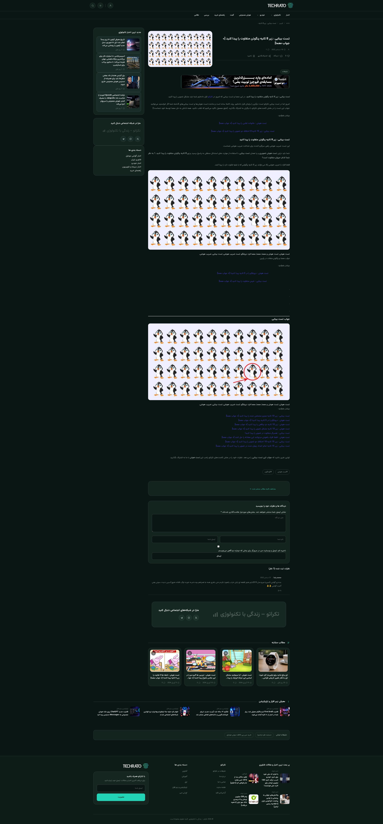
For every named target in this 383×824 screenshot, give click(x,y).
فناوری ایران (136, 159)
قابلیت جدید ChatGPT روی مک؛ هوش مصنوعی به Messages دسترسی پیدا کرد (112, 713)
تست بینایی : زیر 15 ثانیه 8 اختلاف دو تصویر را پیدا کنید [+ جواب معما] (242, 131)
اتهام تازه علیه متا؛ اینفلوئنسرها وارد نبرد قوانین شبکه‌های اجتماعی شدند (161, 713)
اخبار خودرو (136, 163)
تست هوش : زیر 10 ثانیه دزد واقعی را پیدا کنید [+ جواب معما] (262, 424)
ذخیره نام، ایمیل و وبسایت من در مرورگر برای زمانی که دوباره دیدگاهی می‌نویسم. (252, 550)
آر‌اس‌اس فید (221, 792)
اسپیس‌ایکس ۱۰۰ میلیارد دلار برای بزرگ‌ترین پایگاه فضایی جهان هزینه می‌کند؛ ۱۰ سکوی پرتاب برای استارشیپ (112, 61)
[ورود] (110, 5)
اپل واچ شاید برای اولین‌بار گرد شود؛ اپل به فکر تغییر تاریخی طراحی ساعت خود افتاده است (273, 678)
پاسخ (279, 590)
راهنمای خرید (219, 15)
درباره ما (222, 776)
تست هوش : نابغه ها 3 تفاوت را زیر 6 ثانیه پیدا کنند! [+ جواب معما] (165, 677)
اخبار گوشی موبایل (133, 155)
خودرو (262, 15)
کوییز (281, 23)
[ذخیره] (262, 653)
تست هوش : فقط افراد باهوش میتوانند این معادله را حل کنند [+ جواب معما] (256, 437)
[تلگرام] (181, 618)
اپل (186, 782)
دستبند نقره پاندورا (264, 734)
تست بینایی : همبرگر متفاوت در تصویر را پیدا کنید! (267, 433)
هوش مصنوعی (245, 15)
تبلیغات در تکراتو (219, 771)
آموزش (184, 776)
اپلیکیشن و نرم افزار (179, 787)
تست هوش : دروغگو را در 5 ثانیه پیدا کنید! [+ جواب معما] (264, 420)
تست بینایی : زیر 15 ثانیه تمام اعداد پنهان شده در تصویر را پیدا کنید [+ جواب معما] (253, 446)
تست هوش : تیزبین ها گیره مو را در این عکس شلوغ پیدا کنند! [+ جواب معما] (200, 678)
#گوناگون (268, 471)
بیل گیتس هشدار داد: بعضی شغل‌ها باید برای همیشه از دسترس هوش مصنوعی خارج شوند (113, 80)
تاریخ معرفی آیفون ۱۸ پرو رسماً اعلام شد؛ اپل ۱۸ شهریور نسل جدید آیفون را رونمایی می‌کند (113, 42)
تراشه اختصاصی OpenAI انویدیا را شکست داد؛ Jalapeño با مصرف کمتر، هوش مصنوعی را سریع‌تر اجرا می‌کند (111, 100)
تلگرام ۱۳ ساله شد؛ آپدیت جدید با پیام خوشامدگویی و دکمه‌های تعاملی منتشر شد (212, 713)
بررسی (206, 15)
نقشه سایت (221, 787)
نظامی (196, 15)
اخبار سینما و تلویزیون (131, 166)
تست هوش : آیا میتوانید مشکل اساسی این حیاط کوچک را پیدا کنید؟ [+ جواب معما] (239, 678)
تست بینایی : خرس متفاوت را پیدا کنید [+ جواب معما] (243, 281)
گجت (232, 15)
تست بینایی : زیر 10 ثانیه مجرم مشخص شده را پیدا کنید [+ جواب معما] (258, 416)
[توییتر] (196, 618)
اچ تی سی (183, 792)
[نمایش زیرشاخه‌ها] (271, 15)
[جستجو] (92, 5)
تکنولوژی (277, 15)
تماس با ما (222, 782)
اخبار (288, 15)
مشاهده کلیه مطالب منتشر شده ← (263, 489)
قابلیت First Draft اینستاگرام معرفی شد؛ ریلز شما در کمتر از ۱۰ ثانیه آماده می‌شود (261, 713)
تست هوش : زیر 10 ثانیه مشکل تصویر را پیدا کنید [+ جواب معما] (261, 429)
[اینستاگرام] (189, 618)
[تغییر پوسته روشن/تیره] (100, 5)
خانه (288, 23)
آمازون (184, 771)
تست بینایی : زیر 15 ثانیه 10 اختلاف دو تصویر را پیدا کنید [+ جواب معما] (257, 441)
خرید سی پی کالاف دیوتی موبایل (239, 734)
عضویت (121, 797)
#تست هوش (282, 471)
